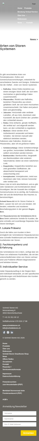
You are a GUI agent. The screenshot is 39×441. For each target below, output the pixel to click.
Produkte (6, 346)
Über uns (6, 349)
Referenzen (7, 351)
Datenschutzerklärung (11, 376)
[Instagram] (8, 332)
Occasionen (7, 362)
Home (5, 343)
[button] (22, 15)
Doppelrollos (8, 166)
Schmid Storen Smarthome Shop (16, 354)
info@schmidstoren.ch (12, 328)
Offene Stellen (8, 359)
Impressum (7, 374)
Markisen (7, 131)
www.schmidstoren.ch (11, 325)
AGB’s (5, 399)
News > (34, 39)
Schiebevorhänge (10, 148)
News (5, 356)
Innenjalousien (9, 176)
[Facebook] (4, 332)
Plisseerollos (8, 99)
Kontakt (6, 364)
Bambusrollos (8, 156)
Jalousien (7, 112)
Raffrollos (7, 89)
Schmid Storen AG (7, 201)
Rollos (5, 123)
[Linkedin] (11, 332)
